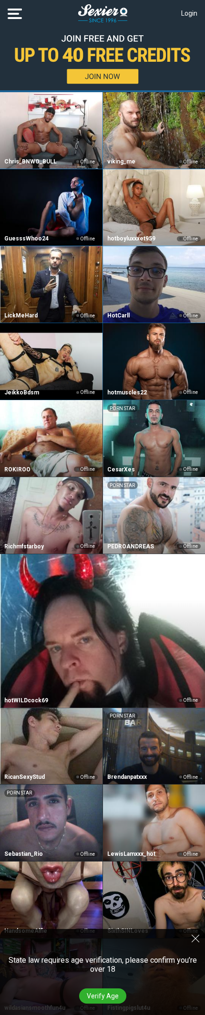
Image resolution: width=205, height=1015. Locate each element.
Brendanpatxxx (127, 777)
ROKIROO (17, 469)
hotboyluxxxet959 (131, 238)
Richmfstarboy (24, 546)
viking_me (121, 161)
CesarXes (121, 469)
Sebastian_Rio (23, 854)
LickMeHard (21, 315)
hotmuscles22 (127, 392)
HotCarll (118, 315)
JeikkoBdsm (21, 392)
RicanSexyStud (24, 777)
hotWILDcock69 (26, 700)
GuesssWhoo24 (26, 238)
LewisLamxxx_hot (131, 854)
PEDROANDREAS (130, 546)
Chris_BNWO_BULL (30, 161)
